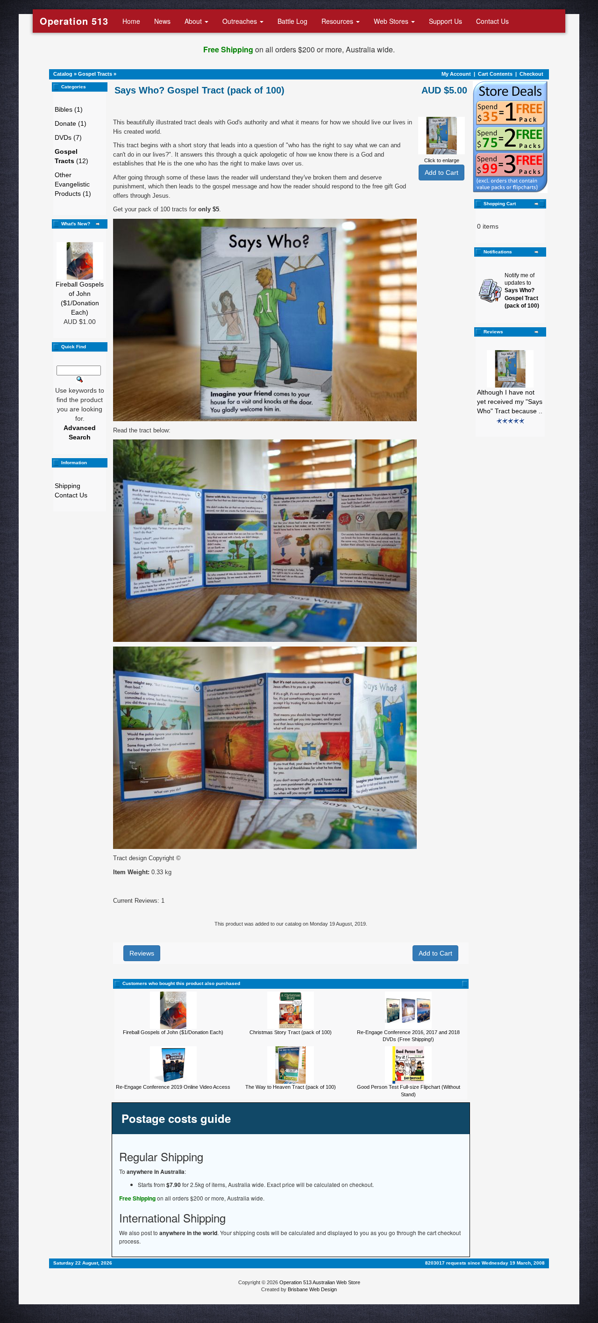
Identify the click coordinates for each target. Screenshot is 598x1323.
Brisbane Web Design (312, 1289)
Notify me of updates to (522, 291)
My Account (456, 74)
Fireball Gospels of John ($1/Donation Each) (173, 1032)
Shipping (67, 485)
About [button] (194, 21)
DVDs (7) (68, 137)
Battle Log (292, 21)
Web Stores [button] (392, 21)
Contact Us (492, 21)
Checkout (531, 74)
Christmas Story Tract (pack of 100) (290, 1032)
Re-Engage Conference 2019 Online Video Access (173, 1087)
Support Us (445, 21)
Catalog (62, 74)
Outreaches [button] (240, 21)
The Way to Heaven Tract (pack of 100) (290, 1087)
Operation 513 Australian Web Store (319, 1282)
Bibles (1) (69, 109)
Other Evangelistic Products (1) (73, 184)
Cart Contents (495, 74)
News (162, 21)
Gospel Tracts (95, 74)
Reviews (141, 953)
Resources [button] (338, 21)
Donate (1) (70, 123)
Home (131, 21)
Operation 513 (74, 21)
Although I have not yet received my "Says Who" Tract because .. (509, 401)
